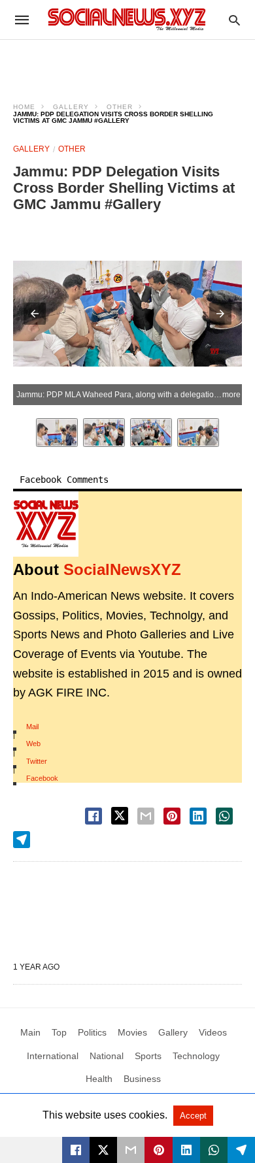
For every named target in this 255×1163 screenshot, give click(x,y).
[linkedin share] (198, 816)
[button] (35, 314)
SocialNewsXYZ (122, 569)
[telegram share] (21, 839)
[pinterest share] (171, 816)
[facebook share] (93, 816)
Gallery (71, 106)
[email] (130, 1150)
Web (33, 743)
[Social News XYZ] (127, 19)
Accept (193, 1116)
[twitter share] (119, 816)
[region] (127, 62)
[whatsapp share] (224, 816)
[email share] (145, 816)
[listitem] (57, 432)
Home (24, 106)
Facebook (42, 778)
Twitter (36, 761)
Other (120, 106)
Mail (32, 726)
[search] (234, 19)
